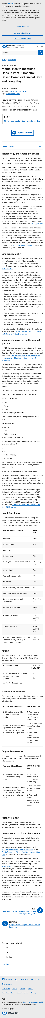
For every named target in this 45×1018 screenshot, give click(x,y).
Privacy (33, 993)
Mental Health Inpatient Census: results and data (22, 121)
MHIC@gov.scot (37, 224)
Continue (6, 964)
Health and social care (13, 94)
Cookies (30, 989)
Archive (14, 989)
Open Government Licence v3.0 (33, 1002)
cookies (10, 4)
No (7, 952)
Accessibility (6, 989)
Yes (7, 947)
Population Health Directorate (19, 91)
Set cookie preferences (22, 38)
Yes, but (9, 957)
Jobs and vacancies (21, 993)
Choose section (8, 147)
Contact (22, 989)
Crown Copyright (7, 993)
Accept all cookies (23, 26)
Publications (12, 60)
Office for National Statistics (23, 245)
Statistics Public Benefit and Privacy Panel (17, 850)
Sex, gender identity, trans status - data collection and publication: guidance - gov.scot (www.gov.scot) (21, 357)
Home (4, 60)
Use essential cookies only (22, 33)
